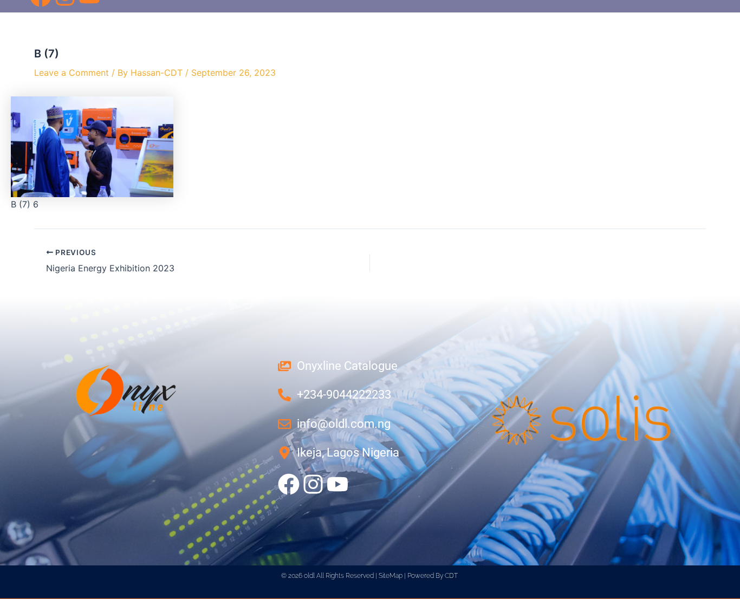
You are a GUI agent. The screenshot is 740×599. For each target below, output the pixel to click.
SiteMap (391, 576)
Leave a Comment (71, 72)
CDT (451, 576)
